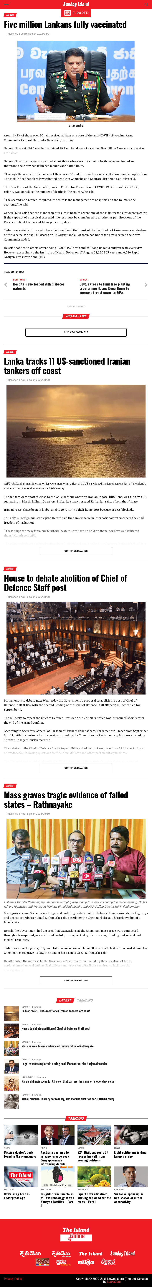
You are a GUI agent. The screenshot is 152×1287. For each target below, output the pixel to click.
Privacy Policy (13, 1279)
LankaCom (114, 1281)
